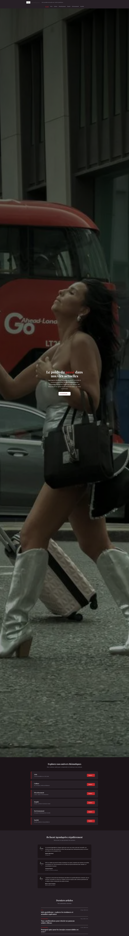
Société (82, 6)
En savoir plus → (64, 393)
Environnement (75, 6)
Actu (51, 6)
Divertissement (62, 6)
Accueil (47, 6)
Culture (55, 6)
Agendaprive (35, 2)
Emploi (68, 6)
